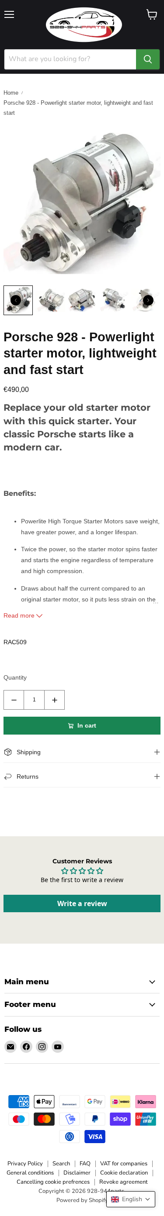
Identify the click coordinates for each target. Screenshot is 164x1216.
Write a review (82, 903)
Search (61, 1164)
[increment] (54, 699)
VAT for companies (123, 1164)
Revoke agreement (123, 1182)
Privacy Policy (25, 1164)
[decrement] (14, 699)
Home (10, 92)
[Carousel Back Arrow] (15, 300)
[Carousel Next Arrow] (148, 300)
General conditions (30, 1173)
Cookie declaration (124, 1173)
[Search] (148, 59)
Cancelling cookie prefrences (53, 1182)
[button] (131, 1199)
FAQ (85, 1164)
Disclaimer (77, 1173)
